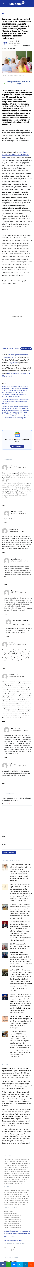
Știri (3, 13)
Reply (3, 505)
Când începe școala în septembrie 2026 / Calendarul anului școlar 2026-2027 (20, 946)
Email (4, 836)
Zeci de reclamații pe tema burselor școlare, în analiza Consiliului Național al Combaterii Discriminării (15, 401)
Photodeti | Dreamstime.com (18, 355)
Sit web (4, 844)
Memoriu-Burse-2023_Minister (10, 348)
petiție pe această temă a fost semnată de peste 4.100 (15, 154)
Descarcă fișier (26, 348)
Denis (11, 529)
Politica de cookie (9, 1237)
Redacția (12, 41)
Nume (4, 828)
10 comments (26, 45)
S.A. (10, 764)
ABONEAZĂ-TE (17, 446)
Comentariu (6, 804)
